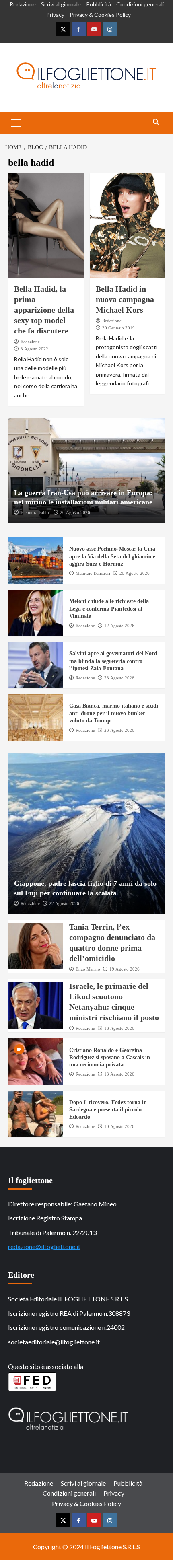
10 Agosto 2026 (119, 1126)
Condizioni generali (140, 4)
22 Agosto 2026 (64, 903)
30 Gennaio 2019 (118, 327)
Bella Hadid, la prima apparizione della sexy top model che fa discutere (44, 309)
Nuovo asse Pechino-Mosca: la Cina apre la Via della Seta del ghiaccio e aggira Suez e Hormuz (112, 556)
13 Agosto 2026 (119, 1074)
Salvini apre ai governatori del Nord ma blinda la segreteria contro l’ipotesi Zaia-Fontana (113, 660)
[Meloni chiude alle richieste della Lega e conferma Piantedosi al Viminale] (35, 613)
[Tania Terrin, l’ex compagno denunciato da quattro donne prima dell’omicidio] (35, 946)
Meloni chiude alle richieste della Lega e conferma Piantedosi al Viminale (109, 608)
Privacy (55, 14)
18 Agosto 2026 (119, 1028)
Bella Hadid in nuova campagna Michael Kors (125, 299)
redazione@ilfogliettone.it (44, 1246)
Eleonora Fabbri (36, 512)
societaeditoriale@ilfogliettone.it (54, 1342)
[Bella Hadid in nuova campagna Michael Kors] (127, 225)
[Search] (156, 122)
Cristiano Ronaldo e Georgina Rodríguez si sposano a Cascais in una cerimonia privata (109, 1057)
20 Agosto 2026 (75, 512)
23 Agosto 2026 (119, 677)
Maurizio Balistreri (93, 573)
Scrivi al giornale (61, 4)
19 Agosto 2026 (124, 969)
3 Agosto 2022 (34, 348)
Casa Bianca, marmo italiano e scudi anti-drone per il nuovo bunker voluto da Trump (113, 713)
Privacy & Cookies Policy (100, 14)
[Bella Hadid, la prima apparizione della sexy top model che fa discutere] (46, 225)
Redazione (23, 4)
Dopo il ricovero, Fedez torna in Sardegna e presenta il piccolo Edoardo (108, 1109)
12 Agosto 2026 (119, 625)
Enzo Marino (88, 969)
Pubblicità (98, 4)
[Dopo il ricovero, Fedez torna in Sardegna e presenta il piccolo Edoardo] (35, 1114)
